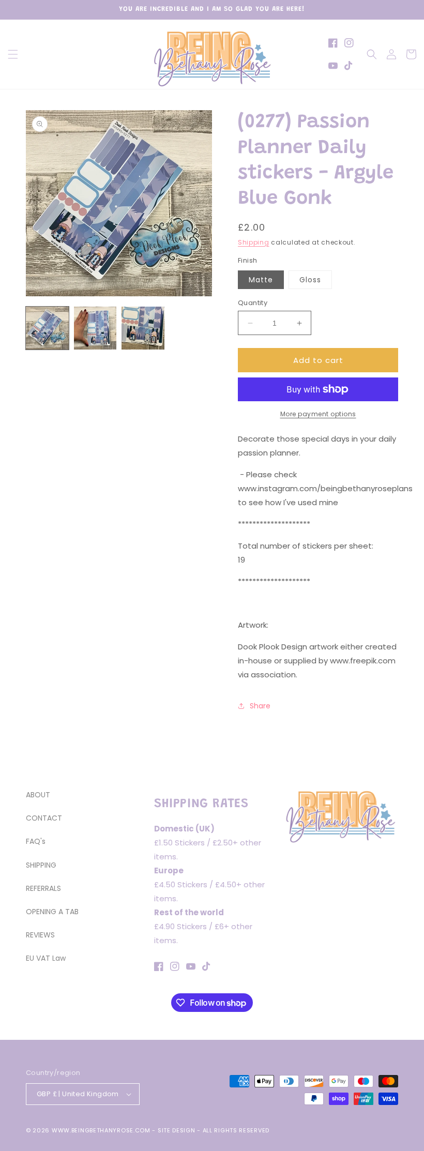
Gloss (310, 280)
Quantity (252, 303)
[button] (13, 54)
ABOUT (38, 795)
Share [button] (260, 706)
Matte (261, 280)
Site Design (176, 1130)
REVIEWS (40, 935)
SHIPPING (41, 865)
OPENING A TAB (52, 911)
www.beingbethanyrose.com (101, 1130)
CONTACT (44, 818)
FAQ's (36, 841)
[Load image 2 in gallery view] (95, 328)
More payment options (318, 414)
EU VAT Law (46, 958)
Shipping (253, 242)
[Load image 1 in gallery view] (47, 328)
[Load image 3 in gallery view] (143, 328)
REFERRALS (43, 888)
